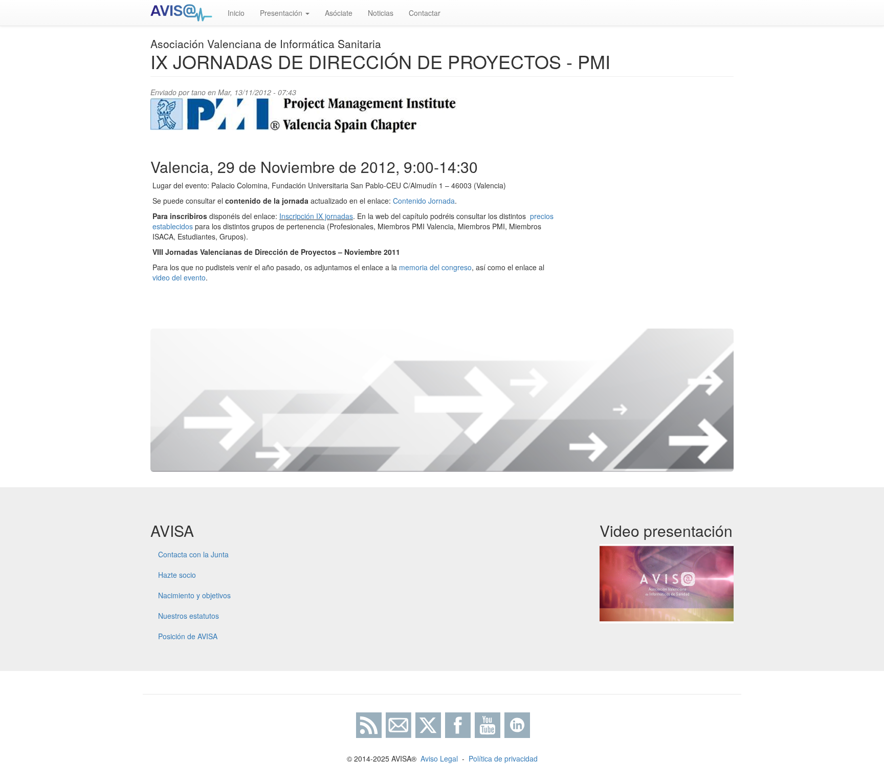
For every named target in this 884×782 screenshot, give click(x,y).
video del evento (179, 277)
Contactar (424, 13)
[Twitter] (428, 724)
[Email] (398, 724)
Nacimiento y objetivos (194, 595)
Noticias (380, 13)
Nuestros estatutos (188, 616)
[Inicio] (185, 12)
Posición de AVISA (187, 636)
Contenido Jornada (424, 201)
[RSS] (368, 724)
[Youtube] (487, 724)
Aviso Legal (439, 758)
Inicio (236, 13)
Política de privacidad (503, 758)
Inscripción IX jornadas (316, 216)
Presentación (282, 13)
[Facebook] (458, 724)
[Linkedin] (517, 724)
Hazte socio (177, 575)
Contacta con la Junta (193, 554)
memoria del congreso (435, 267)
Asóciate (338, 13)
